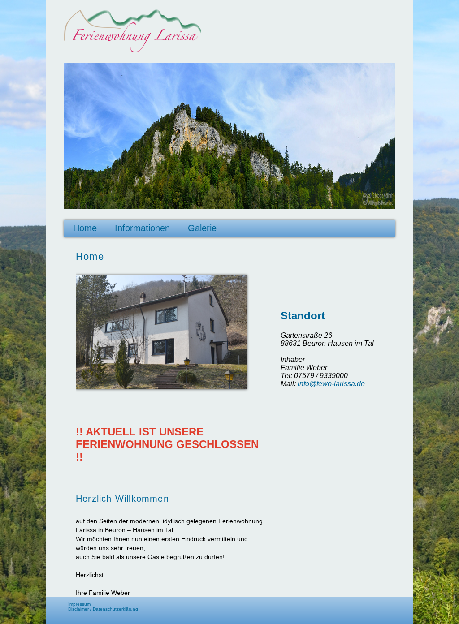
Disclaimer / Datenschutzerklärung (103, 609)
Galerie (202, 228)
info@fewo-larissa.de (331, 383)
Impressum (79, 604)
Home (85, 228)
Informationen (142, 228)
